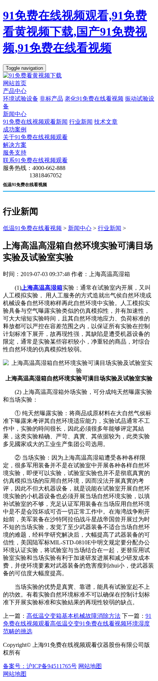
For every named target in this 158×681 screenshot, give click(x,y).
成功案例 (14, 129)
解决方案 (14, 145)
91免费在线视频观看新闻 (35, 122)
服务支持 (14, 152)
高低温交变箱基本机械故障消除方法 (73, 616)
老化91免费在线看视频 (94, 98)
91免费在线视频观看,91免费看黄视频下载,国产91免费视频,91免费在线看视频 (75, 31)
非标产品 (51, 98)
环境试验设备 (20, 98)
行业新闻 (81, 122)
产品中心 (14, 91)
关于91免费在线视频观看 (35, 137)
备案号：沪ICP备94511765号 (40, 666)
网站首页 (14, 83)
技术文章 (106, 122)
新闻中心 (14, 114)
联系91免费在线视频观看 (35, 160)
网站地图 (90, 666)
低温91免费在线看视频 (32, 228)
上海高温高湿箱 (41, 288)
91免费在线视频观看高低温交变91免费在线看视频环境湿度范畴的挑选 (77, 623)
